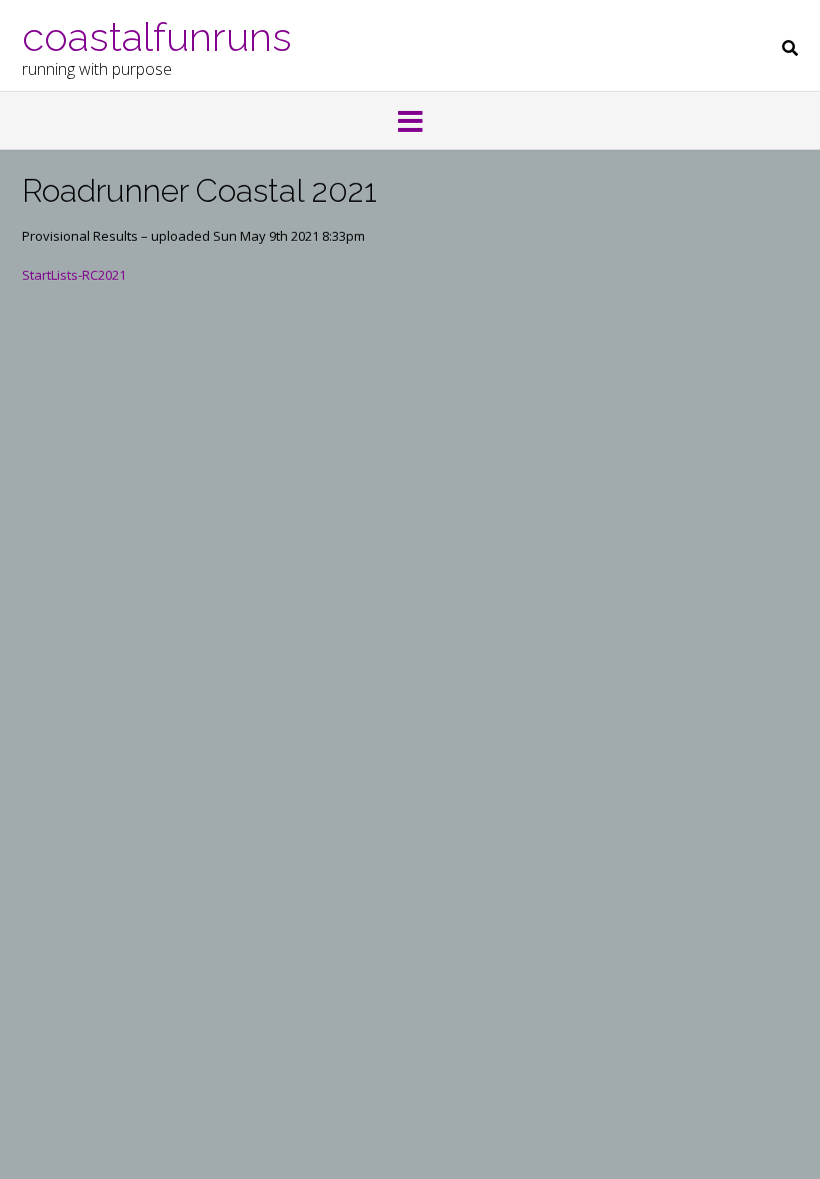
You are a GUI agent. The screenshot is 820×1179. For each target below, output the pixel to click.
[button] (410, 123)
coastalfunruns (157, 35)
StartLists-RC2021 (74, 275)
